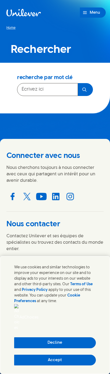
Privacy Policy (35, 290)
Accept (55, 360)
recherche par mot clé (45, 77)
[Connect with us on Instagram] (70, 196)
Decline (55, 342)
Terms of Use (81, 284)
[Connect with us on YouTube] (41, 196)
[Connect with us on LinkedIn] (56, 196)
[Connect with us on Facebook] (12, 196)
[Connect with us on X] (27, 196)
